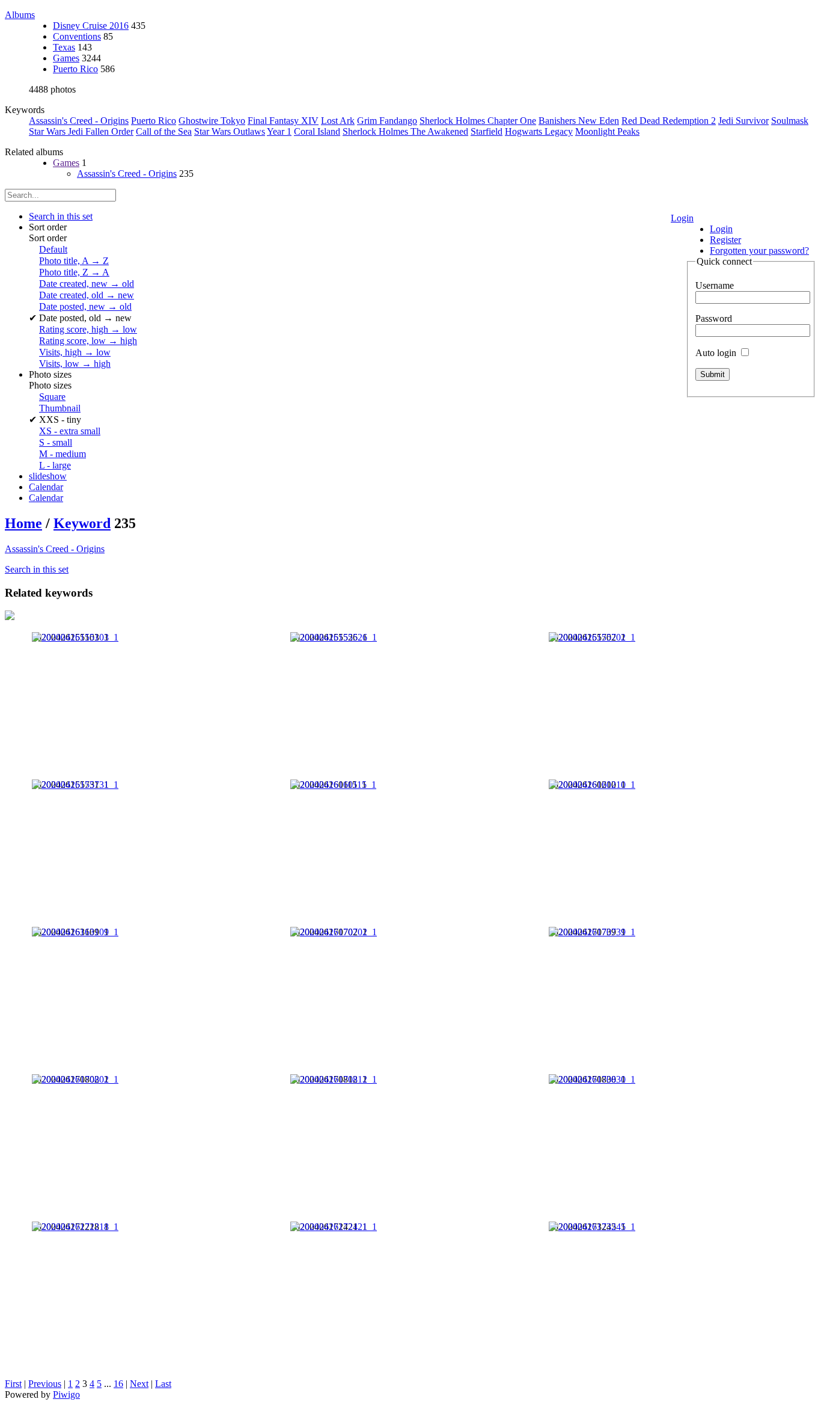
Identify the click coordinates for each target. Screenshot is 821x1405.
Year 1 (279, 131)
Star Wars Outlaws (229, 131)
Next (139, 1384)
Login (682, 218)
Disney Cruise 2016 (91, 25)
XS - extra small (69, 431)
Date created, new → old (86, 283)
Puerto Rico (75, 69)
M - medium (62, 454)
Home (23, 523)
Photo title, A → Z (74, 261)
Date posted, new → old (85, 306)
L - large (55, 465)
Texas (64, 47)
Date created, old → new (86, 295)
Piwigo (66, 1394)
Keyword (82, 523)
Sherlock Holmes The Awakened (405, 131)
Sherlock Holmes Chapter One (478, 120)
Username (714, 285)
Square (52, 397)
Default (53, 249)
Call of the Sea (164, 131)
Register (725, 240)
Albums (20, 15)
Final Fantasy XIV (283, 120)
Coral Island (317, 131)
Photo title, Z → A (74, 272)
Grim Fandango (387, 120)
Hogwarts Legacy (539, 131)
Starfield (486, 131)
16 (118, 1384)
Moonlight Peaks (607, 131)
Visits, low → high (75, 363)
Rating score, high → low (88, 329)
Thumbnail (60, 408)
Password (713, 318)
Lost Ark (338, 120)
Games (66, 58)
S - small (55, 442)
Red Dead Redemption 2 (668, 120)
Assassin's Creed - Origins (79, 120)
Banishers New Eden (579, 120)
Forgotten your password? (759, 250)
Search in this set (37, 569)
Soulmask (789, 120)
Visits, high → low (75, 352)
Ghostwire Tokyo (212, 120)
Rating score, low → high (88, 341)
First (13, 1384)
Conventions (77, 36)
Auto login (717, 353)
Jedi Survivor (743, 120)
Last (163, 1384)
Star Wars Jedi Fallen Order (81, 131)
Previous (44, 1384)
